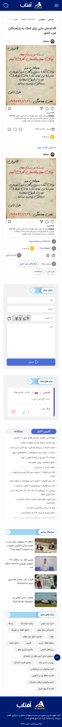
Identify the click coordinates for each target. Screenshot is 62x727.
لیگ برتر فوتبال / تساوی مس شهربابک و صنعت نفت (32, 480)
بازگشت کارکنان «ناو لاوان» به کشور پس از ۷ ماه (34, 517)
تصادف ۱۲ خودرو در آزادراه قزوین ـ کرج (38, 457)
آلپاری (28, 643)
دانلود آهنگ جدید (46, 643)
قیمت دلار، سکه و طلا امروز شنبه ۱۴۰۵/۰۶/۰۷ (20, 581)
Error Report (45, 248)
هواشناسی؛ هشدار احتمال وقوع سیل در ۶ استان (34, 437)
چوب (52, 636)
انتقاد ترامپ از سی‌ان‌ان (45, 467)
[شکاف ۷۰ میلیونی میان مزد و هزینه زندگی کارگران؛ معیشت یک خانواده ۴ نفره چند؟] (45, 545)
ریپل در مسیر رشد (46, 662)
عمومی (42, 19)
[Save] (53, 255)
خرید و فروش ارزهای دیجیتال (41, 682)
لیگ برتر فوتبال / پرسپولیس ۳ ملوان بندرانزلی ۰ (34, 485)
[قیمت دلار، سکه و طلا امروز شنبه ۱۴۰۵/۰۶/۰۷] (45, 581)
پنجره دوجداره (27, 623)
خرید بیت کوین (47, 623)
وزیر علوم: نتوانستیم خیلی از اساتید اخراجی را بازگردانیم (35, 501)
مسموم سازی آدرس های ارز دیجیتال (39, 656)
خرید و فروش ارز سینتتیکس (42, 669)
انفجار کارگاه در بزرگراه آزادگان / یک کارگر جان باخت (32, 447)
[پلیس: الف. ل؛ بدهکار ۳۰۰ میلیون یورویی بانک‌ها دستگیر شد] (45, 563)
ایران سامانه (25, 723)
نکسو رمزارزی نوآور (25, 649)
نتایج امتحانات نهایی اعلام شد (42, 462)
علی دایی (51, 271)
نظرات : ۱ (14, 19)
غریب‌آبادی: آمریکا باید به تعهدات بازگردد (37, 442)
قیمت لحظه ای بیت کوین (43, 675)
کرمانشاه (38, 271)
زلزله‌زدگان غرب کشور (28, 263)
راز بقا (11, 623)
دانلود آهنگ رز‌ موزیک (20, 630)
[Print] (47, 255)
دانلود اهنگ (14, 643)
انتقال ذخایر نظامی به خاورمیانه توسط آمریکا (23, 599)
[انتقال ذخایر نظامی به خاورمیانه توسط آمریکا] (45, 599)
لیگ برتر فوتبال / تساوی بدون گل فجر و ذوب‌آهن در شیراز (32, 474)
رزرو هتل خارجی (47, 649)
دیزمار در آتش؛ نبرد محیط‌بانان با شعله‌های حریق (34, 452)
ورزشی (50, 19)
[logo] (31, 5)
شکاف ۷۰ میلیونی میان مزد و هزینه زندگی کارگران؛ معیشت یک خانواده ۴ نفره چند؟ (19, 545)
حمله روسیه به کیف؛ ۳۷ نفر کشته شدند (38, 512)
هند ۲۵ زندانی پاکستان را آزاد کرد (41, 508)
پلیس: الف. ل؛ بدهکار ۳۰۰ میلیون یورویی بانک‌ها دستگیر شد (19, 563)
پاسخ (43, 409)
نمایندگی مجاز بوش (45, 630)
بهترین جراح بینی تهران (32, 636)
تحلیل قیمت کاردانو (22, 662)
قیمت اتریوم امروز (46, 688)
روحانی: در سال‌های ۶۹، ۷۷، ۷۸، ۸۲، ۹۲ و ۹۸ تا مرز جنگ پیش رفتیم (32, 492)
